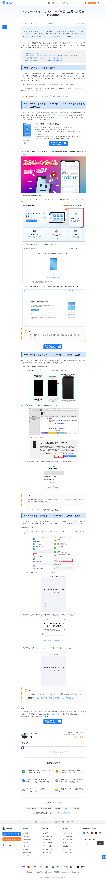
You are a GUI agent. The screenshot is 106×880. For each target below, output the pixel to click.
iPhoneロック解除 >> (47, 23)
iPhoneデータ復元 (48, 839)
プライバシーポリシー (29, 846)
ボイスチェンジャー (49, 849)
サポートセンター (68, 833)
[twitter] (88, 833)
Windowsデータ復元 (61, 808)
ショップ (92, 3)
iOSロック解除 (47, 846)
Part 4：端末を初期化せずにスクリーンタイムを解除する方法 (43, 60)
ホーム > (25, 822)
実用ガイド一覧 (67, 843)
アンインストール (68, 852)
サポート (77, 3)
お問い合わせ (27, 839)
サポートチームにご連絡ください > (63, 813)
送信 (100, 843)
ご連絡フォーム (67, 846)
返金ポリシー (27, 849)
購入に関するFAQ (68, 839)
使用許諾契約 (27, 852)
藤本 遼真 (34, 734)
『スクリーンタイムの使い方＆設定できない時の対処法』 (51, 96)
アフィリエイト (27, 855)
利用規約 (25, 843)
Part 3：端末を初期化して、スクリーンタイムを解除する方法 (43, 58)
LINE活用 (45, 833)
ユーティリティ (63, 3)
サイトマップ (67, 849)
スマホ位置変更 (47, 836)
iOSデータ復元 (31, 808)
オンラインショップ (10, 839)
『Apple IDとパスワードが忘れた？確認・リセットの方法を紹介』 (55, 698)
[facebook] (84, 833)
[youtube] (92, 833)
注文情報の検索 (67, 836)
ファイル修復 (75, 808)
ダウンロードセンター (10, 834)
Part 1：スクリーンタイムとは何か (35, 53)
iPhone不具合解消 (45, 808)
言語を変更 (8, 845)
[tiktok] (96, 833)
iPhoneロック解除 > (33, 822)
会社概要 (25, 833)
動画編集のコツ (47, 852)
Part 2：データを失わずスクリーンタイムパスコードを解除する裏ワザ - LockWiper (50, 55)
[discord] (100, 833)
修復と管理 (51, 3)
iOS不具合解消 (47, 843)
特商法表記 (26, 836)
